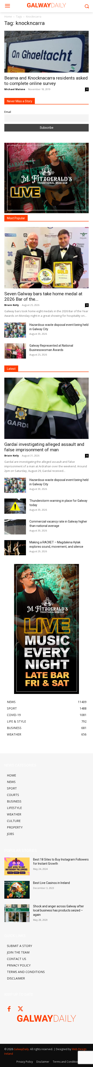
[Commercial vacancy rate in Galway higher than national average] (15, 526)
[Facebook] (9, 1009)
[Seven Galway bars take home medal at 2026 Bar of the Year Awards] (46, 257)
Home (8, 16)
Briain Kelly (11, 305)
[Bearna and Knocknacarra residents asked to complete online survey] (46, 52)
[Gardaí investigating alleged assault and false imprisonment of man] (46, 408)
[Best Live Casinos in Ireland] (17, 890)
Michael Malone (14, 89)
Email (7, 112)
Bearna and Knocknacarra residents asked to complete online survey (46, 80)
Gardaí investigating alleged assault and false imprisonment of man (44, 447)
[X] (20, 1009)
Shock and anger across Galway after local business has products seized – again (58, 910)
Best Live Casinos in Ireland (51, 883)
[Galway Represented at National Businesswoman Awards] (15, 351)
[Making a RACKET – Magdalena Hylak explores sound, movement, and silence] (15, 547)
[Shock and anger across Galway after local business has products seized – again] (17, 913)
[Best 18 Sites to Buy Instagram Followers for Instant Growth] (17, 866)
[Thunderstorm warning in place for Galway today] (15, 506)
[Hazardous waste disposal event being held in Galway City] (15, 330)
